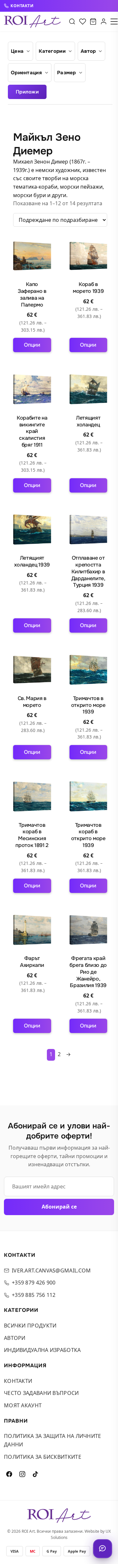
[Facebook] (9, 1474)
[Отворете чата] (102, 1548)
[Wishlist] (82, 21)
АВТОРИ (15, 1338)
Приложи (27, 92)
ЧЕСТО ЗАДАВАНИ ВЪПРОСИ (41, 1393)
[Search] (72, 21)
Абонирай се (59, 1206)
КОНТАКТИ (21, 6)
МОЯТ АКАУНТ (23, 1405)
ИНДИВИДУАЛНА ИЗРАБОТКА (42, 1350)
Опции (32, 344)
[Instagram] (22, 1474)
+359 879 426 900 (34, 1282)
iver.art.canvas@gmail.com (51, 1270)
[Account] (103, 21)
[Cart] (93, 21)
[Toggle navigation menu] (114, 21)
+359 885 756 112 (34, 1295)
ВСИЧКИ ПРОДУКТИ (30, 1325)
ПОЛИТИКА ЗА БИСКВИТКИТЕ (42, 1456)
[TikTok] (35, 1474)
